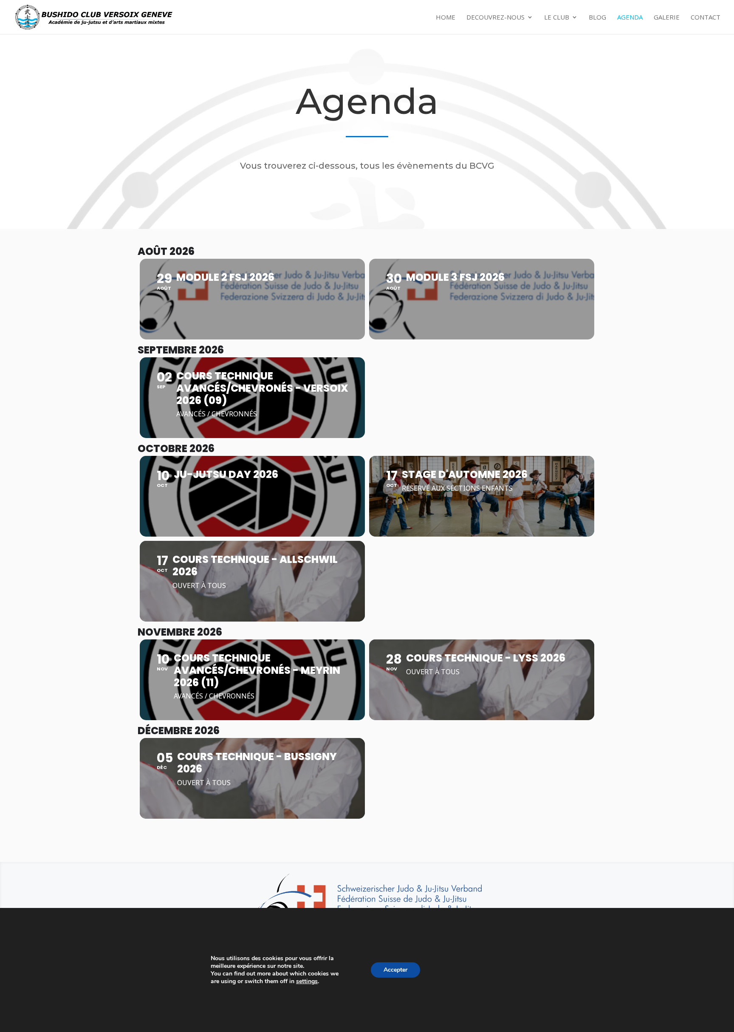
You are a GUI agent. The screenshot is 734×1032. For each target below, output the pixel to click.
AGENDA (630, 17)
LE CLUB (556, 17)
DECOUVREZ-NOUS (495, 17)
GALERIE (667, 17)
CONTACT (705, 17)
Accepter (395, 970)
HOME (445, 17)
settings (307, 981)
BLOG (597, 17)
